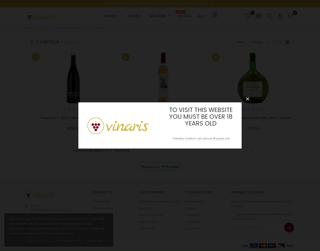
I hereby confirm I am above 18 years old (200, 138)
